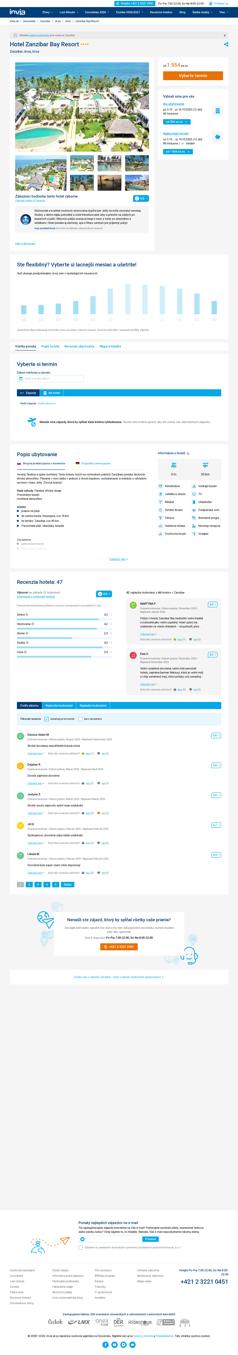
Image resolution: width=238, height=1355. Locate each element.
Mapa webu (144, 1281)
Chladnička (205, 502)
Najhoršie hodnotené (59, 705)
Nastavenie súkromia (150, 1275)
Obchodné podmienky (65, 1281)
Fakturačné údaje (62, 1286)
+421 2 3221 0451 (204, 1281)
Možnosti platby (62, 1292)
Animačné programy (209, 518)
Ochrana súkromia (148, 1270)
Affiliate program (105, 1275)
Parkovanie (17, 1292)
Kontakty (100, 1297)
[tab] (41, 464)
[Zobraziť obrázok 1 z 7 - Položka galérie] (41, 173)
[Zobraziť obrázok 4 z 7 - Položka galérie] (137, 163)
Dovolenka (29, 21)
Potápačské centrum (209, 510)
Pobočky (100, 1286)
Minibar (169, 502)
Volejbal (203, 533)
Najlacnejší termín (175, 133)
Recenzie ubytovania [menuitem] (79, 346)
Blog (183, 12)
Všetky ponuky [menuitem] (25, 346)
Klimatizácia (172, 486)
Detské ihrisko (174, 510)
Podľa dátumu (29, 705)
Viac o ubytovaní (25, 243)
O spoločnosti (103, 1292)
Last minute (17, 1281)
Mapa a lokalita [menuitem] (110, 346)
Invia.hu (148, 1336)
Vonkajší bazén (207, 486)
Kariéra (99, 1281)
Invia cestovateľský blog (67, 1297)
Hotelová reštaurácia (176, 526)
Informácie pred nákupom (68, 1275)
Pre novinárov (103, 1270)
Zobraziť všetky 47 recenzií (30, 200)
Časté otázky (60, 1270)
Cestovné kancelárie (22, 1270)
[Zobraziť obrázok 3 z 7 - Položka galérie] (110, 163)
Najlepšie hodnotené (93, 705)
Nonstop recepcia (209, 526)
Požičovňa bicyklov (176, 533)
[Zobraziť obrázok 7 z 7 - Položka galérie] (137, 183)
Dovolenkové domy (22, 1303)
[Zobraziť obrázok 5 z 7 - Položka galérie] (82, 183)
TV (200, 494)
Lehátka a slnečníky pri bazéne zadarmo (176, 494)
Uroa (58, 21)
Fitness (169, 518)
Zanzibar (45, 21)
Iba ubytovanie (173, 104)
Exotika (14, 1286)
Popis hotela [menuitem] (50, 346)
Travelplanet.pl (165, 1336)
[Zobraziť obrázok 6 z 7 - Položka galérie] (110, 183)
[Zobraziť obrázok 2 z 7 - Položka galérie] (82, 163)
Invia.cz (138, 1336)
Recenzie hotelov (161, 12)
